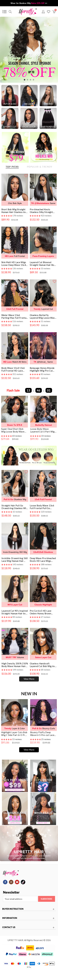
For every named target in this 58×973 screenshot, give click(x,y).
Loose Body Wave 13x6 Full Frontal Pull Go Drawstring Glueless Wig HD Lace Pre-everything (43, 506)
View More (29, 679)
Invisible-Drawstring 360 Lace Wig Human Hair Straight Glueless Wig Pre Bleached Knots (14, 559)
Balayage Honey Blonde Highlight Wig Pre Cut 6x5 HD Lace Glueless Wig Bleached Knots (42, 369)
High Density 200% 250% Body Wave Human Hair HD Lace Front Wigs (14, 664)
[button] (6, 436)
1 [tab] (24, 79)
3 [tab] (30, 79)
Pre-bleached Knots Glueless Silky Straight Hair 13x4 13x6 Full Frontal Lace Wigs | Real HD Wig (42, 210)
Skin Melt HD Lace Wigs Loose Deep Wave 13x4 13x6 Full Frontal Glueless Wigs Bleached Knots (13, 263)
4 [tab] (33, 79)
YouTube (17, 882)
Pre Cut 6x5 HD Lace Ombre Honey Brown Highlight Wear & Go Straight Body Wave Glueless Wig (40, 612)
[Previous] (4, 413)
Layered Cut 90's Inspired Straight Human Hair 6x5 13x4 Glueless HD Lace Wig (14, 612)
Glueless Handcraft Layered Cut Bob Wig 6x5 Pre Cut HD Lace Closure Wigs (43, 664)
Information (9, 918)
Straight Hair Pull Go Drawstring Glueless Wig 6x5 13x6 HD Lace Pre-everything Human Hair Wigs (14, 506)
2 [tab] (27, 79)
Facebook (5, 882)
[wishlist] (26, 175)
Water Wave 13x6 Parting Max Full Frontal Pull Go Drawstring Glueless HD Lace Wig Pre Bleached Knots (14, 316)
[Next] (53, 413)
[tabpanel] (29, 50)
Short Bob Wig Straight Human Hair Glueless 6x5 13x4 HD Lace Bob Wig (14, 210)
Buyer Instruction (12, 909)
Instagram (11, 882)
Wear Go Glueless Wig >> (29, 3)
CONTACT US (8, 927)
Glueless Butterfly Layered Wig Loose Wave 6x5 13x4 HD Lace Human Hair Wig (43, 316)
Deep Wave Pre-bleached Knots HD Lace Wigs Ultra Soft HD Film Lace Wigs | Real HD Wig (43, 559)
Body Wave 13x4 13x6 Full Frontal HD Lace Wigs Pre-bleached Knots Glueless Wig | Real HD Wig (14, 369)
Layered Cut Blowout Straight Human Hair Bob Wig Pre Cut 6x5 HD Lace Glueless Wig (43, 263)
